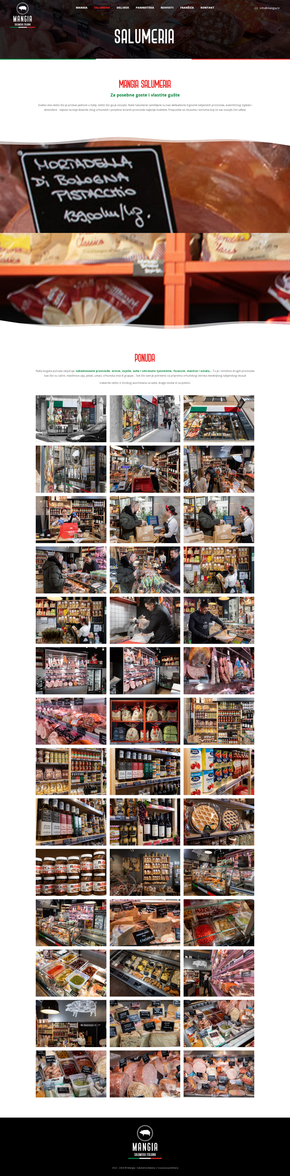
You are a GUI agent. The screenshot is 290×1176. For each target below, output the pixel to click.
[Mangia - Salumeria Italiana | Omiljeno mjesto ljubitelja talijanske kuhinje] (22, 15)
